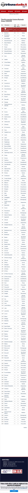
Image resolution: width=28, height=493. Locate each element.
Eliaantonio (6, 278)
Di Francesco (7, 127)
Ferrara (6, 172)
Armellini (6, 222)
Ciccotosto (6, 252)
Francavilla (23, 96)
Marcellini (6, 99)
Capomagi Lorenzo (8, 152)
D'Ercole (6, 260)
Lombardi (6, 114)
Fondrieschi (6, 175)
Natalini (6, 355)
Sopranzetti (6, 393)
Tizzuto (5, 405)
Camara (6, 150)
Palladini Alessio (7, 360)
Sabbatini (6, 423)
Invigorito (6, 296)
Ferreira (6, 44)
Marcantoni (6, 139)
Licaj (5, 91)
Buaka (5, 118)
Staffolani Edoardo (8, 401)
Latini (5, 137)
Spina (5, 399)
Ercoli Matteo (7, 38)
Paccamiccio (7, 210)
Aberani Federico (8, 214)
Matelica (23, 40)
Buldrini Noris (7, 244)
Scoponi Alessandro (8, 385)
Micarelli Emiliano (8, 51)
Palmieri (6, 363)
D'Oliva (5, 262)
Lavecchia (6, 310)
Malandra (6, 320)
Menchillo (6, 186)
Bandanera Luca (8, 230)
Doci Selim (6, 170)
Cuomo (6, 111)
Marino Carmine (7, 49)
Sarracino (6, 383)
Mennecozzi (7, 348)
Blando (5, 237)
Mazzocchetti (7, 345)
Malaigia (6, 318)
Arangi (5, 417)
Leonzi (5, 313)
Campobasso (23, 102)
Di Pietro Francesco (8, 273)
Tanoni (5, 403)
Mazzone (6, 184)
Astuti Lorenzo (7, 116)
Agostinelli (6, 217)
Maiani (5, 316)
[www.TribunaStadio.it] (14, 4)
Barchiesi (6, 32)
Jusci (5, 303)
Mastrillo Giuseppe (8, 341)
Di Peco (6, 271)
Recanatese (23, 44)
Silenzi (5, 199)
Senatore (6, 388)
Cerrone (6, 250)
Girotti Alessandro (8, 289)
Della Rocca (7, 86)
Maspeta (6, 336)
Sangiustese (23, 38)
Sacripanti (6, 381)
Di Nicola (6, 268)
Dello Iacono (7, 266)
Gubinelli (6, 291)
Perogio (6, 77)
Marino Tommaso (8, 328)
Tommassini (7, 407)
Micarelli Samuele (8, 40)
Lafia (5, 308)
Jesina (23, 32)
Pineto (23, 29)
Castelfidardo (23, 49)
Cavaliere (6, 248)
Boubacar (6, 240)
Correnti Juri (7, 83)
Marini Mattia (7, 326)
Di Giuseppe (7, 65)
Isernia (23, 262)
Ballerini (6, 227)
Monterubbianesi (8, 53)
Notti (5, 193)
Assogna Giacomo (8, 224)
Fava (5, 130)
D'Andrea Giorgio (8, 257)
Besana (6, 232)
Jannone (6, 301)
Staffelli (6, 59)
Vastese (23, 160)
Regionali (11, 11)
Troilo (5, 409)
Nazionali (4, 11)
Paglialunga (6, 142)
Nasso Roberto (7, 42)
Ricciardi (6, 375)
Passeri (6, 96)
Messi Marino (7, 94)
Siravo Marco (7, 391)
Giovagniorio (7, 71)
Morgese (6, 189)
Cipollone (6, 160)
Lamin (5, 135)
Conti (5, 166)
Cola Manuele (7, 164)
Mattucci (6, 182)
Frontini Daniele (7, 178)
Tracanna (6, 212)
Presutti (6, 369)
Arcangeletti (7, 144)
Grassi (5, 47)
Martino (6, 334)
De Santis (6, 419)
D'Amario (6, 124)
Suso (5, 56)
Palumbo (6, 421)
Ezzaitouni (6, 280)
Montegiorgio (23, 199)
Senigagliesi (7, 197)
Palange (6, 102)
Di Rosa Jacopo (7, 276)
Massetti (6, 338)
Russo (5, 377)
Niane (5, 73)
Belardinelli (6, 205)
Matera (5, 343)
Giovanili (25, 11)
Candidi (6, 246)
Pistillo (5, 195)
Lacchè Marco (7, 305)
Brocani (6, 242)
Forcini (5, 207)
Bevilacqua (6, 234)
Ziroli (5, 108)
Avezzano (23, 71)
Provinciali (18, 11)
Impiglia (6, 293)
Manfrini (6, 323)
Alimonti (6, 219)
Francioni (6, 68)
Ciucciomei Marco (8, 162)
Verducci (6, 415)
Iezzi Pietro (6, 180)
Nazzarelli (6, 357)
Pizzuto (6, 367)
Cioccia (6, 158)
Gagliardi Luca (7, 132)
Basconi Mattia (7, 146)
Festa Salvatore (7, 88)
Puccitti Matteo (7, 372)
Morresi (6, 191)
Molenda (6, 350)
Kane (5, 80)
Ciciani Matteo (7, 62)
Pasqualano (7, 365)
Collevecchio (7, 121)
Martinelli (6, 331)
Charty (5, 155)
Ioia (5, 299)
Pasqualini (6, 75)
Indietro (25, 427)
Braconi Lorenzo (7, 148)
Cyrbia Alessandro (8, 254)
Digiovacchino (7, 168)
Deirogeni (6, 264)
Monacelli (6, 352)
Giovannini (6, 287)
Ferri (5, 282)
